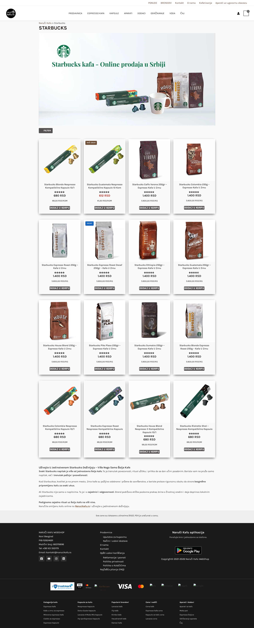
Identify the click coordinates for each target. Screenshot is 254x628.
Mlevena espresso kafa (54, 615)
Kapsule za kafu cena (155, 615)
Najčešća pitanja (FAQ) (112, 569)
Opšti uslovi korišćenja (112, 553)
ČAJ (182, 13)
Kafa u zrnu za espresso (54, 610)
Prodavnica (106, 532)
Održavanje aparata (188, 619)
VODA (172, 13)
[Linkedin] (63, 558)
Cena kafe (150, 606)
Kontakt (179, 2)
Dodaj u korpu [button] (60, 207)
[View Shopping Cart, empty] (246, 13)
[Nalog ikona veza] (238, 13)
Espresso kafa (50, 606)
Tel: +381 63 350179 (49, 548)
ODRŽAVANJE (157, 13)
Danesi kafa (117, 623)
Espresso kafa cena (154, 610)
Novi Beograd (46, 536)
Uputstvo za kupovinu (115, 537)
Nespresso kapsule (86, 606)
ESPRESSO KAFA (95, 13)
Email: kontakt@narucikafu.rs (55, 552)
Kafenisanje (205, 2)
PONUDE (152, 2)
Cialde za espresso (52, 619)
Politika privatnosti (113, 561)
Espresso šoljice (187, 615)
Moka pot (184, 610)
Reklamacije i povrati (114, 557)
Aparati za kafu (186, 606)
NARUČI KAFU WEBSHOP (51, 532)
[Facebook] (41, 558)
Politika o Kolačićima (114, 565)
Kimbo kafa (116, 615)
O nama (191, 2)
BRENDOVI (166, 2)
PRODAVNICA (75, 13)
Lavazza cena (151, 619)
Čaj (181, 623)
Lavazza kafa (117, 606)
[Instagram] (56, 558)
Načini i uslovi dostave (115, 541)
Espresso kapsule (51, 623)
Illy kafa (115, 610)
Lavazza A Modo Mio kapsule (90, 615)
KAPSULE (114, 13)
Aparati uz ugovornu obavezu (231, 2)
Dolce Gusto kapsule (87, 610)
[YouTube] (49, 558)
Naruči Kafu (45, 23)
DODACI (141, 13)
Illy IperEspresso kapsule (89, 619)
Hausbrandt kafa (119, 619)
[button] (232, 13)
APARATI (128, 13)
